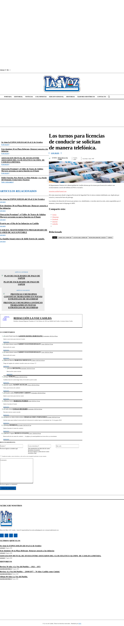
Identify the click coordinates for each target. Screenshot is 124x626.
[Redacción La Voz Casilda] (50, 158)
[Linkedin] (15, 70)
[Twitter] (19, 70)
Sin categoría (7, 182)
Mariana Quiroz (20, 401)
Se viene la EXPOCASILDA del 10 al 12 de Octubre (22, 142)
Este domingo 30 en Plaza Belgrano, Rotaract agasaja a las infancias (24, 150)
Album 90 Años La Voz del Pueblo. (14, 577)
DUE (80, 623)
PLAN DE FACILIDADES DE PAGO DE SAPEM (21, 283)
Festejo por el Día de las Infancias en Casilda (19, 223)
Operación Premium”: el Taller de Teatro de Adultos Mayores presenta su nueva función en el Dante (22, 170)
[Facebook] (11, 70)
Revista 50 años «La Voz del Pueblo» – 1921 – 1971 (20, 567)
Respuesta (6, 342)
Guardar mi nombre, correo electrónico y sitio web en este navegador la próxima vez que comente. (24, 456)
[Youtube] (23, 70)
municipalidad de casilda (97, 237)
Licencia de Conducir (80, 237)
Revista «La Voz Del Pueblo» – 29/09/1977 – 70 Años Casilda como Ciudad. (30, 571)
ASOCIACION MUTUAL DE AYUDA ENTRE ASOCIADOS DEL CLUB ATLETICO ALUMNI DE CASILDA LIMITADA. (23, 160)
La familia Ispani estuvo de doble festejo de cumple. (22, 239)
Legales (5, 164)
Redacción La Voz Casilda (63, 158)
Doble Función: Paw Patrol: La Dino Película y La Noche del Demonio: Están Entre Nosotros (24, 179)
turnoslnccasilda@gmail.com (57, 191)
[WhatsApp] (115, 158)
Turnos (110, 237)
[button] (109, 97)
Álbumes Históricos (6, 569)
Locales (5, 144)
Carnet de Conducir (64, 237)
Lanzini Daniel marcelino (31, 336)
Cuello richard (20, 409)
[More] (121, 158)
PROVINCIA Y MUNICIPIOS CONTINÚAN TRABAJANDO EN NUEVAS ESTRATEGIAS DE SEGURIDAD (23, 305)
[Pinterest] (109, 158)
